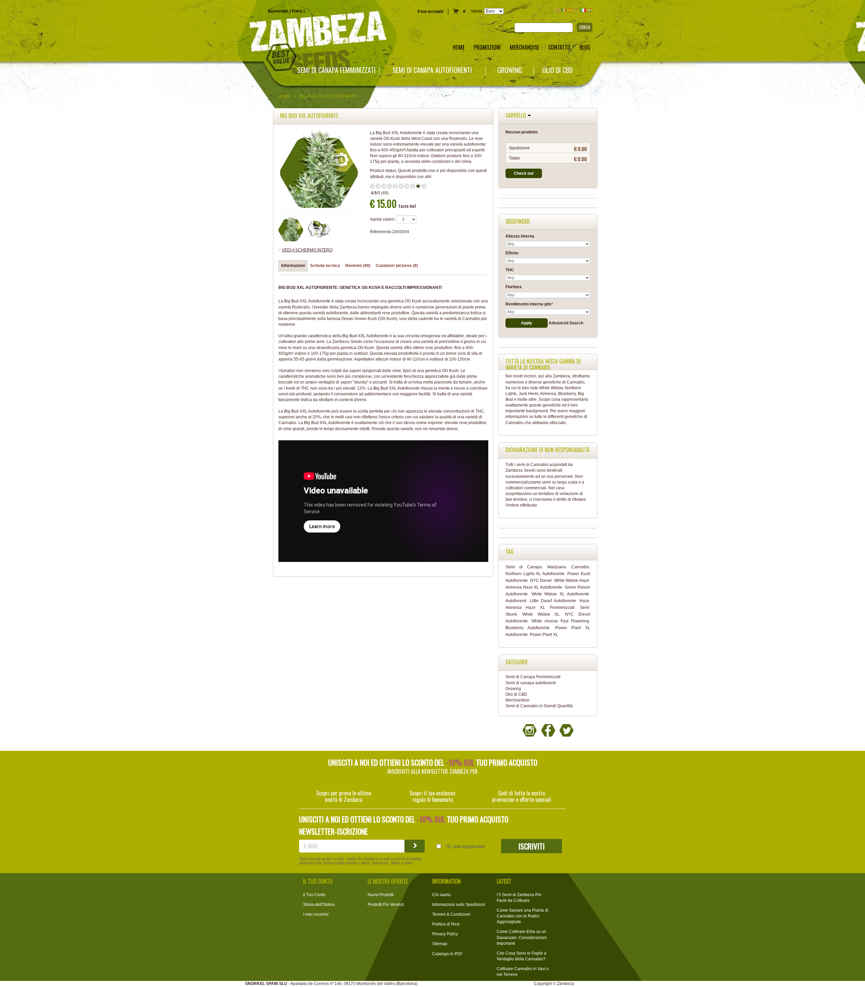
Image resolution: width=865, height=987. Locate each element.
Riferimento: (381, 231)
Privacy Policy (445, 934)
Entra (297, 11)
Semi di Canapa (523, 567)
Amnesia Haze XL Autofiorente (533, 587)
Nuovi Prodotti (381, 894)
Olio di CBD (557, 70)
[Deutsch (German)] (576, 10)
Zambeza (565, 983)
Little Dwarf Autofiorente (553, 600)
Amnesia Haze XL (525, 607)
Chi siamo (441, 894)
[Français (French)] (564, 10)
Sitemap (439, 943)
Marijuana (556, 567)
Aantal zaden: (382, 219)
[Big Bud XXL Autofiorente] (318, 229)
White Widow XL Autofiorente (560, 594)
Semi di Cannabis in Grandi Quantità (539, 706)
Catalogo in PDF (447, 954)
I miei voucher (316, 914)
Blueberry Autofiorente (527, 627)
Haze (584, 600)
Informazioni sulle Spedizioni (458, 904)
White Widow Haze (571, 580)
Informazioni (293, 265)
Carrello (515, 116)
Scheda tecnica (325, 265)
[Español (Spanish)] (570, 10)
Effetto (511, 253)
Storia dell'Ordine (319, 904)
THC (509, 270)
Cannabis (580, 567)
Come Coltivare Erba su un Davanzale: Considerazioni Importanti (522, 937)
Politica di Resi (446, 924)
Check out (524, 173)
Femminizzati (562, 607)
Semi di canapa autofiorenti (432, 70)
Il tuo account (430, 11)
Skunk (511, 614)
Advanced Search (566, 323)
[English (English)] (557, 10)
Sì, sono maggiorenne (466, 846)
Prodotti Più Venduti (386, 904)
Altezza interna (519, 236)
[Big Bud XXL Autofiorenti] (290, 229)
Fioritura (513, 287)
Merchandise (517, 700)
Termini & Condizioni (451, 914)
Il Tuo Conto (314, 894)
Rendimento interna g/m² (529, 304)
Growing (509, 70)
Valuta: (477, 11)
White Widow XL (541, 614)
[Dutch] (589, 10)
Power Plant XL (544, 634)
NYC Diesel (541, 580)
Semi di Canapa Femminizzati (336, 70)
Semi (584, 607)
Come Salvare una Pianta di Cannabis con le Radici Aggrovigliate (522, 916)
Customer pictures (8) (397, 265)
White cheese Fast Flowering (560, 621)
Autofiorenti (515, 600)
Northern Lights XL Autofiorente (535, 573)
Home (284, 96)
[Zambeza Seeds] (180, 32)
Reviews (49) (357, 265)
